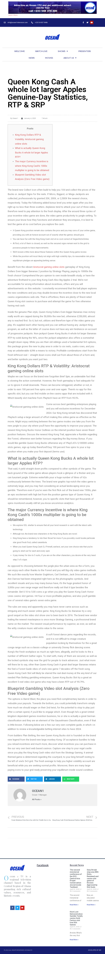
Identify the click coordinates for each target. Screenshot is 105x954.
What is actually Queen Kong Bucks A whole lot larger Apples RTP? (31, 152)
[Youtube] (91, 22)
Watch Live (41, 51)
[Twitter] (87, 22)
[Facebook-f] (83, 22)
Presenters (84, 51)
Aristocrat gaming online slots (49, 267)
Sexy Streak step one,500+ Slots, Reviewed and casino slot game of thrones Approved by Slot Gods (93, 878)
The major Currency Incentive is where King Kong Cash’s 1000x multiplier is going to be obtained (32, 166)
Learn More (13, 15)
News (32, 58)
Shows (61, 51)
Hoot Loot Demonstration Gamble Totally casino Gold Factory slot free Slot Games (76, 918)
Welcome (19, 51)
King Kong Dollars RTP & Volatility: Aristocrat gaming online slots (29, 139)
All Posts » (36, 799)
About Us (69, 58)
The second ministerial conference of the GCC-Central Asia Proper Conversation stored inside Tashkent (76, 878)
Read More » (74, 905)
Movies (49, 58)
